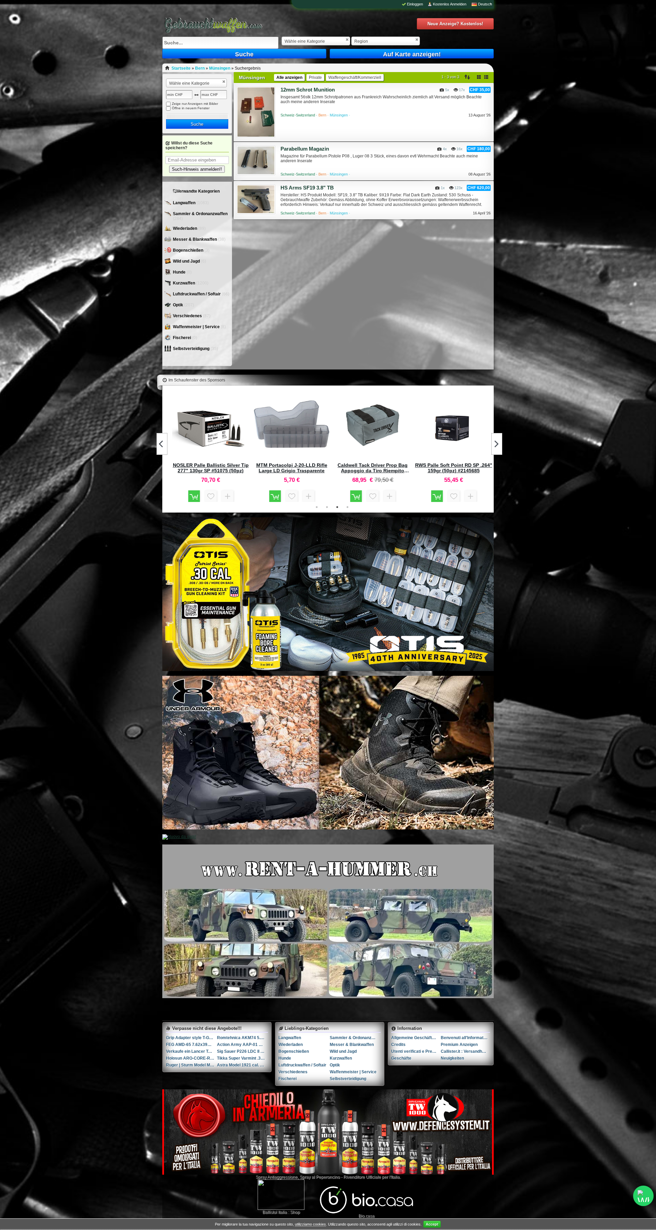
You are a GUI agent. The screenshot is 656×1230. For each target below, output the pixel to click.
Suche (244, 54)
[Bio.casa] (366, 1212)
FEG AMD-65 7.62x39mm (190, 1044)
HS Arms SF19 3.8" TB (307, 188)
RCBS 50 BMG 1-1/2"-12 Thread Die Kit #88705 (453, 467)
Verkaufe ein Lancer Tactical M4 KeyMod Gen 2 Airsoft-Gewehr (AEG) (191, 1051)
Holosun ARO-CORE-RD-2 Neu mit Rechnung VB (191, 1058)
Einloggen (415, 4)
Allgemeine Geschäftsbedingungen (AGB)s (416, 1037)
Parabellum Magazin (305, 149)
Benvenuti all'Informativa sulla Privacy (465, 1037)
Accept (432, 1224)
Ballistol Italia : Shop (281, 1212)
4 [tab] (347, 507)
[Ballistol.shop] (281, 1194)
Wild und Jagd (187, 261)
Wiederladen (185, 228)
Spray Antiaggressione (277, 1177)
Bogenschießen (188, 250)
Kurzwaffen (184, 283)
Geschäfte (401, 1058)
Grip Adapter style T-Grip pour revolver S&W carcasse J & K (191, 1037)
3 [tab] (337, 507)
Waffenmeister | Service (197, 326)
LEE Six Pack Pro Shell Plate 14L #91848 (372, 467)
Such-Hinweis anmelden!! (197, 169)
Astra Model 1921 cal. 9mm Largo (242, 1065)
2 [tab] (327, 507)
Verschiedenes (188, 315)
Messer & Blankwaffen (195, 239)
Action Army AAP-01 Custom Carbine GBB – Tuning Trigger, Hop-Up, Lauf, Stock (242, 1044)
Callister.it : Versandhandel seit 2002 (465, 1051)
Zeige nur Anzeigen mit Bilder (195, 104)
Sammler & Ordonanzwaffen (200, 213)
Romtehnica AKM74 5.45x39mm (242, 1037)
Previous (161, 444)
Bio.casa (366, 1216)
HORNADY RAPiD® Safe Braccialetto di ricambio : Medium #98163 (210, 467)
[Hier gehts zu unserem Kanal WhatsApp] (643, 1196)
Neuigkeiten (452, 1058)
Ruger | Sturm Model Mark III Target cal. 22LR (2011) (191, 1065)
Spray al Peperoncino (320, 1177)
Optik (178, 305)
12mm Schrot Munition (308, 90)
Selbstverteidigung (191, 348)
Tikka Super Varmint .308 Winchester (242, 1058)
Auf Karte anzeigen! (412, 54)
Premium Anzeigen (459, 1044)
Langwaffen (184, 202)
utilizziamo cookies (310, 1224)
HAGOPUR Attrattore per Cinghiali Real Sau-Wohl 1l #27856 (292, 467)
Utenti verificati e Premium (416, 1051)
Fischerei (182, 337)
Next (496, 444)
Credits (398, 1044)
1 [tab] (316, 507)
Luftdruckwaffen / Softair (197, 294)
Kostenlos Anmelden (449, 4)
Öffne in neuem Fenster (190, 108)
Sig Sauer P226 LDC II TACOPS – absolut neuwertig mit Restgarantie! (242, 1051)
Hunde (180, 272)
